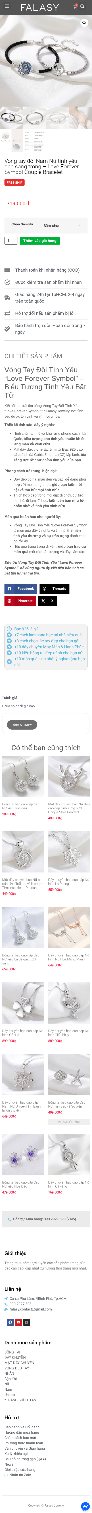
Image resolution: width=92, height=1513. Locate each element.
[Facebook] (10, 1322)
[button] (7, 6)
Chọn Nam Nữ (22, 224)
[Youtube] (18, 1322)
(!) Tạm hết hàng (69, 1122)
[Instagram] (26, 1322)
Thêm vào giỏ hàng (39, 240)
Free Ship (14, 182)
